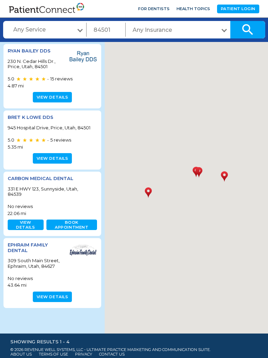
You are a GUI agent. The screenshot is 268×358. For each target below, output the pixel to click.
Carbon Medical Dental (40, 178)
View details (52, 97)
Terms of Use (53, 354)
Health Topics (193, 8)
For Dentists (154, 8)
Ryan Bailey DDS (29, 50)
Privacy (83, 354)
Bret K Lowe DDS (30, 117)
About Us (21, 354)
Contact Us (112, 354)
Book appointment (71, 225)
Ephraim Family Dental (28, 247)
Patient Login (238, 8)
